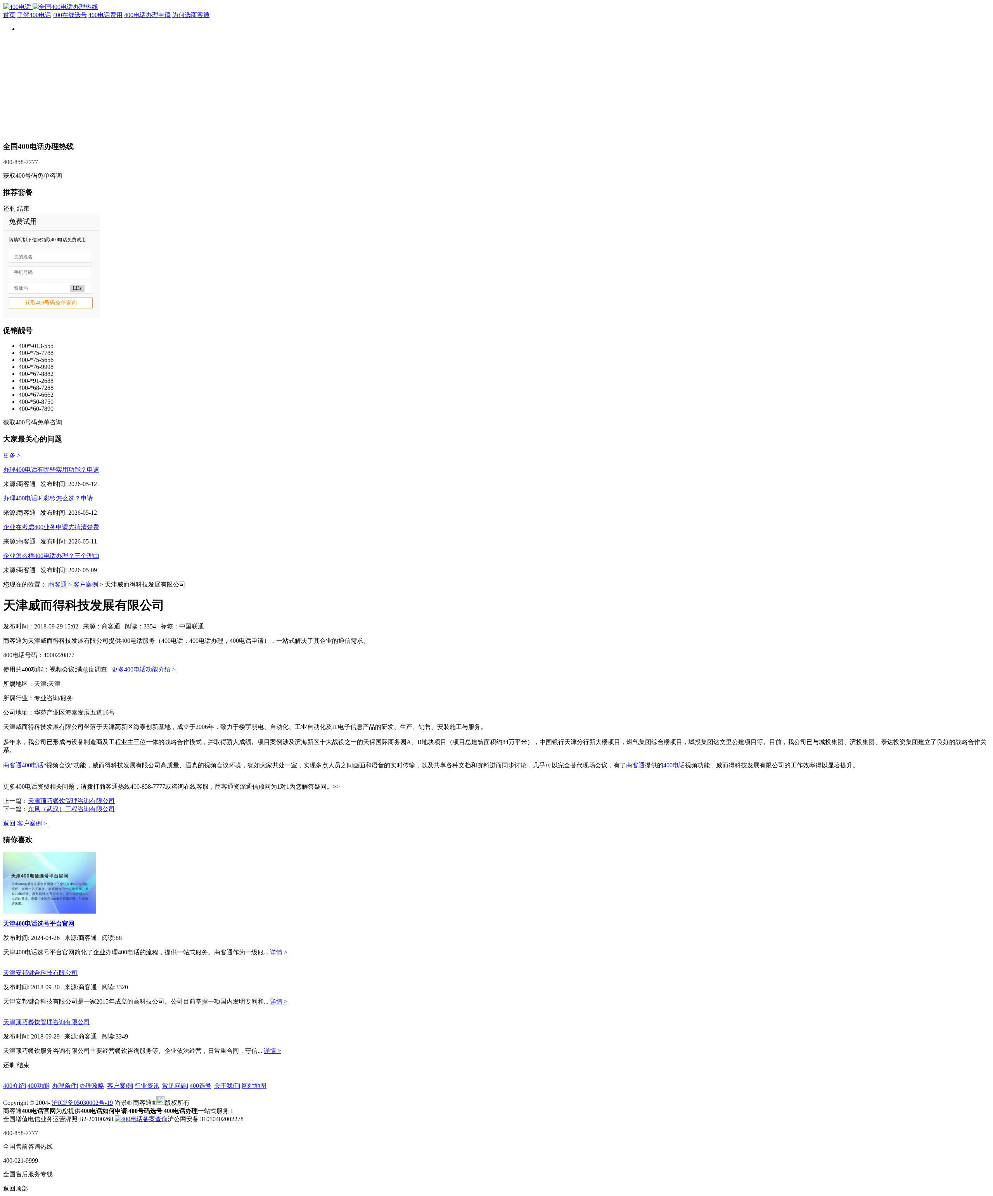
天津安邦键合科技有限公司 (40, 972)
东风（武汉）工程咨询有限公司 (71, 809)
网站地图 (254, 1085)
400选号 (200, 1085)
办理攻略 (92, 1085)
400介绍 (14, 1085)
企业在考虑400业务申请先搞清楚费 (51, 527)
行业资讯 (147, 1085)
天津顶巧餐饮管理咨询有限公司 (71, 801)
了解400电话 (34, 15)
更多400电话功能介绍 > (144, 669)
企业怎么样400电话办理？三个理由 (51, 555)
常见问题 (174, 1085)
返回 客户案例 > (25, 823)
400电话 (32, 765)
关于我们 (226, 1085)
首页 (9, 15)
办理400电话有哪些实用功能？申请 (51, 469)
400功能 (38, 1085)
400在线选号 (70, 15)
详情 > (278, 952)
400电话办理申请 (147, 15)
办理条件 (64, 1085)
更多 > (12, 455)
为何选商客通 (190, 15)
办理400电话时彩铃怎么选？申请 (48, 498)
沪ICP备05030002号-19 (82, 1102)
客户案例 (85, 584)
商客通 (57, 584)
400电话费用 (105, 15)
